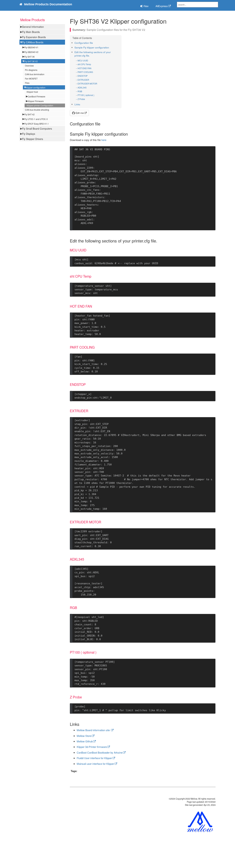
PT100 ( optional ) (86, 95)
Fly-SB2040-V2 (31, 51)
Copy (208, 149)
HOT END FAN (84, 68)
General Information (33, 26)
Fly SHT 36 (29, 56)
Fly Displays (28, 133)
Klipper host (32, 91)
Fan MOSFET (31, 78)
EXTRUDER (83, 79)
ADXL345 (82, 87)
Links (77, 104)
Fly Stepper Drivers (32, 139)
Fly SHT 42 (29, 114)
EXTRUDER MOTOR (87, 83)
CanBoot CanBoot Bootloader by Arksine (99, 752)
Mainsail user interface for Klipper (95, 763)
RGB (80, 91)
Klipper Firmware (36, 101)
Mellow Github (85, 741)
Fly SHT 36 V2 (31, 61)
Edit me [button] (79, 113)
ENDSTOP (83, 75)
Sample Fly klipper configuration (91, 47)
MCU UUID (83, 60)
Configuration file (83, 42)
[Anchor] (94, 43)
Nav (146, 6)
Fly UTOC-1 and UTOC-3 (36, 119)
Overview (29, 65)
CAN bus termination (34, 74)
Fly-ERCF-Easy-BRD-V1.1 (36, 123)
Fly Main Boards (31, 32)
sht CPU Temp (84, 64)
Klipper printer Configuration (40, 105)
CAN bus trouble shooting (37, 109)
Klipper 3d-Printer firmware (92, 747)
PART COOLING (85, 71)
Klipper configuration (35, 87)
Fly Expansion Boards (34, 37)
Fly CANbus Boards (32, 42)
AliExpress (162, 6)
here (103, 140)
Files (27, 82)
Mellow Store (84, 736)
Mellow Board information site (93, 730)
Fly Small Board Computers (37, 128)
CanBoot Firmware (36, 96)
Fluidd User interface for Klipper (94, 758)
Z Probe (81, 99)
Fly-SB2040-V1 (31, 47)
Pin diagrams (31, 69)
